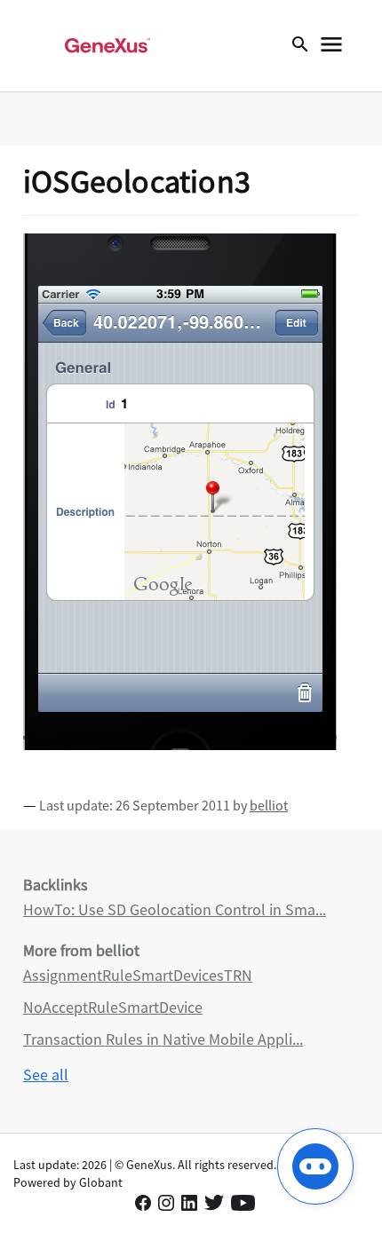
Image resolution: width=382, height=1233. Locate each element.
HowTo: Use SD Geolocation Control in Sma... (174, 909)
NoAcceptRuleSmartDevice (113, 1007)
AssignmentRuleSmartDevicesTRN (137, 975)
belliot (269, 805)
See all (45, 1074)
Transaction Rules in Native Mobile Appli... (163, 1039)
